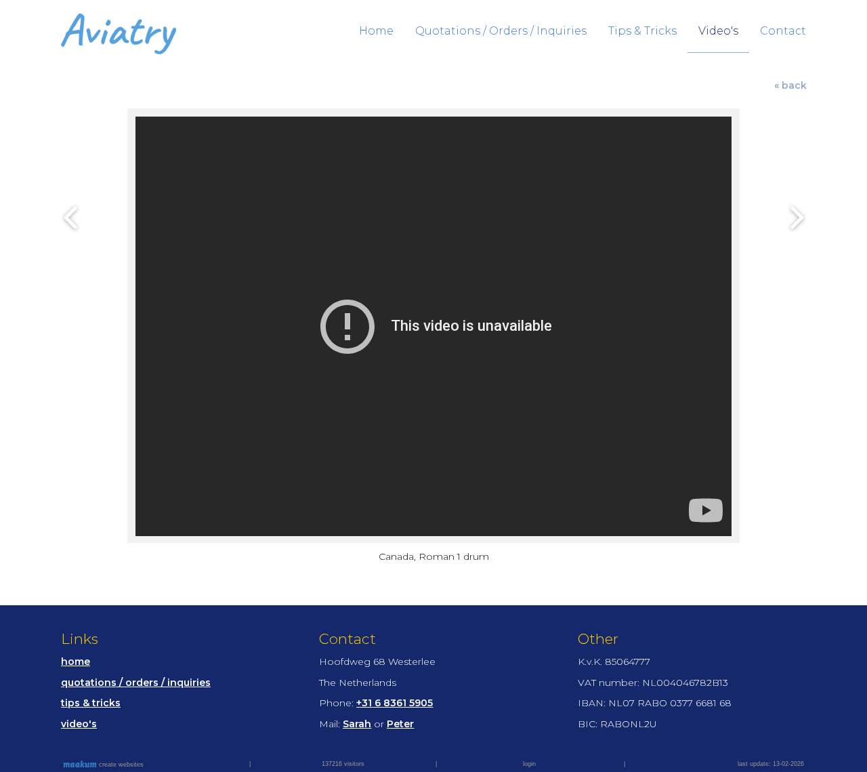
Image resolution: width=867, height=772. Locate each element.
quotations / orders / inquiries (136, 682)
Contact (783, 30)
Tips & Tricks (642, 30)
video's (79, 724)
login (529, 763)
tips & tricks (91, 703)
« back (790, 85)
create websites (120, 764)
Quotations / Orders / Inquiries (501, 30)
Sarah (357, 724)
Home (376, 30)
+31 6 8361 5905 (394, 703)
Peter (400, 724)
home (75, 661)
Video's (718, 30)
